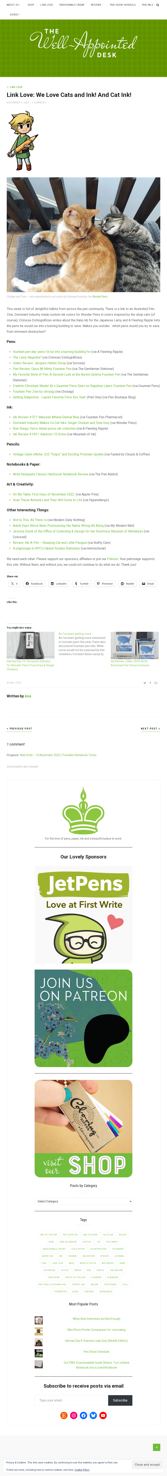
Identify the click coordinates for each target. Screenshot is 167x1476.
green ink (47, 1256)
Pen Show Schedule (123, 5)
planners (112, 1277)
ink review (88, 1256)
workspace (106, 1292)
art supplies (70, 1235)
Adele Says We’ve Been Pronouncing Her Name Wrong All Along (58, 526)
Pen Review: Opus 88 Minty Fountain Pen (42, 369)
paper (77, 1270)
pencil (100, 1270)
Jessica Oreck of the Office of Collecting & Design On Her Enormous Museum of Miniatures (78, 531)
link (43, 1263)
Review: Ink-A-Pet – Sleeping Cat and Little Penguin (50, 543)
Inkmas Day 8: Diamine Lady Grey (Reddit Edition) (96, 1340)
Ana (28, 696)
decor (122, 1235)
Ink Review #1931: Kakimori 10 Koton (39, 434)
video (75, 1292)
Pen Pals (147, 5)
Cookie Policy (82, 1469)
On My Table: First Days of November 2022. (44, 494)
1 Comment (39, 102)
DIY (99, 1242)
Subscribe (120, 1400)
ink (61, 1256)
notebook (49, 1270)
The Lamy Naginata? (27, 357)
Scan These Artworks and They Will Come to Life (47, 500)
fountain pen (98, 1249)
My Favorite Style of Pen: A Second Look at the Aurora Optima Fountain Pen (66, 374)
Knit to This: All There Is (30, 520)
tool (125, 1284)
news (122, 1263)
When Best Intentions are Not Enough (96, 1318)
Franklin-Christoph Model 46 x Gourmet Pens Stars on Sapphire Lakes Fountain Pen (72, 386)
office (65, 1270)
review (94, 1284)
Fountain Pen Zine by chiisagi (34, 391)
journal (119, 1256)
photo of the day (75, 1277)
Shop (31, 5)
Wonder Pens (99, 296)
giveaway (118, 1249)
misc (71, 1263)
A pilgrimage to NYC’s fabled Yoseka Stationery (46, 548)
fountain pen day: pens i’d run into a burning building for (52, 352)
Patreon (112, 559)
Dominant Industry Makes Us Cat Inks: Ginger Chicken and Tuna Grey (61, 423)
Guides (14, 14)
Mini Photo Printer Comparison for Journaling (96, 1329)
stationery (110, 1284)
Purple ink (78, 1284)
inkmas (72, 1256)
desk (51, 1242)
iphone (104, 1256)
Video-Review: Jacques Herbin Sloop (39, 363)
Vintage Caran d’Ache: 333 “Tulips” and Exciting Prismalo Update (58, 454)
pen (89, 1270)
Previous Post (20, 728)
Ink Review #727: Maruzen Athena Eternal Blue (46, 417)
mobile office (88, 1263)
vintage (89, 1292)
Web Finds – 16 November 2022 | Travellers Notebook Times (58, 755)
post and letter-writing (52, 1284)
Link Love (47, 5)
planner (96, 1277)
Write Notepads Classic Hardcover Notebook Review (51, 474)
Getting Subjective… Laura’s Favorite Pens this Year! (49, 397)
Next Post (149, 728)
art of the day (48, 1235)
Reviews (96, 5)
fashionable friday (54, 1249)
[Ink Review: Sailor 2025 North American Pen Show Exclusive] (135, 645)
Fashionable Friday (72, 5)
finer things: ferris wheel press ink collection (44, 428)
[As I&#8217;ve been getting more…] (85, 644)
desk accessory (68, 1242)
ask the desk (90, 1235)
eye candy (112, 1242)
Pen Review (116, 1270)
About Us (13, 5)
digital (87, 1242)
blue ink (108, 1235)
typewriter (60, 1292)
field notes (78, 1249)
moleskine (108, 1263)
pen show (53, 1277)
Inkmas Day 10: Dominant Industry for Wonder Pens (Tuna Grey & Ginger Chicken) (30, 665)
